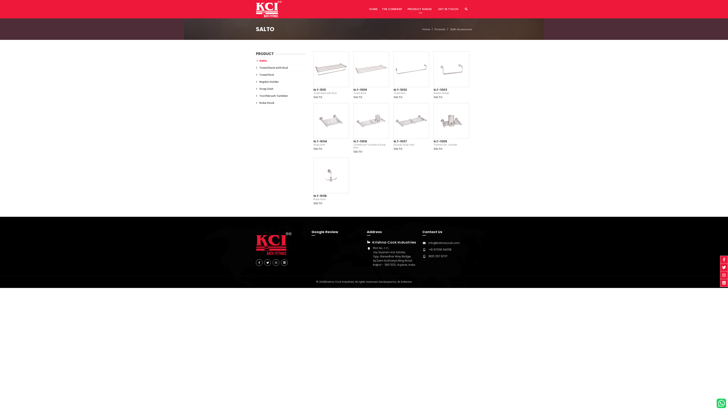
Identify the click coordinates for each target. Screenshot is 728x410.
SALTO (317, 97)
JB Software (404, 282)
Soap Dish (266, 89)
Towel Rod (266, 75)
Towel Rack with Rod (273, 68)
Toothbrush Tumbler (273, 96)
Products (440, 29)
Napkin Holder (269, 82)
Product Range (420, 9)
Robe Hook (266, 103)
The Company (392, 9)
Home (373, 9)
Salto (263, 61)
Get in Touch (449, 9)
